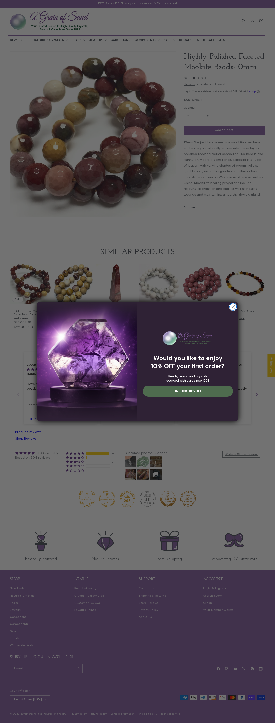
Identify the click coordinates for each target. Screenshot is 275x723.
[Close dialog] (233, 306)
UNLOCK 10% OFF (188, 391)
